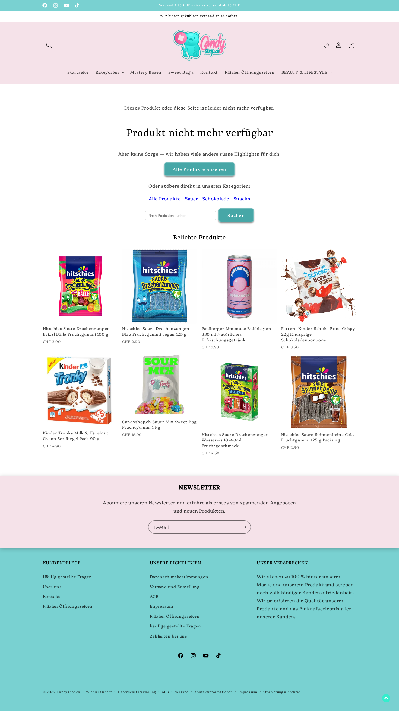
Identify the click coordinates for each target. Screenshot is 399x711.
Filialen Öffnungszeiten (68, 606)
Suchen (236, 215)
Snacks (242, 198)
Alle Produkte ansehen (199, 169)
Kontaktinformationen (213, 692)
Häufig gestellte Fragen (67, 576)
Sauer (191, 198)
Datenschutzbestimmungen (179, 576)
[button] (49, 45)
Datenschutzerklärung (137, 692)
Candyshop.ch (68, 692)
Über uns (52, 586)
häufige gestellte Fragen (175, 626)
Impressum (161, 606)
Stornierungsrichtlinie (281, 692)
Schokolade (215, 198)
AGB (154, 596)
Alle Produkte (165, 198)
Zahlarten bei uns (168, 636)
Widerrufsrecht (99, 692)
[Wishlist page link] (326, 45)
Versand (182, 692)
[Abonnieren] (244, 527)
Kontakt (51, 596)
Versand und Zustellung (175, 586)
